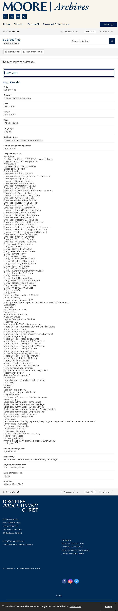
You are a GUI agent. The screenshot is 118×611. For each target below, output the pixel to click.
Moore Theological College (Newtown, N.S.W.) (24, 140)
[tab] (59, 73)
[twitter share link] (76, 581)
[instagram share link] (70, 581)
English (8, 132)
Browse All (33, 24)
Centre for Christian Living (73, 543)
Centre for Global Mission (72, 547)
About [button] (17, 24)
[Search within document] (112, 41)
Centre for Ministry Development (75, 550)
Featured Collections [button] (55, 24)
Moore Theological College (13, 541)
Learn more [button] (75, 606)
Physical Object (11, 123)
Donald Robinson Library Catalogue (18, 544)
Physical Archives (11, 43)
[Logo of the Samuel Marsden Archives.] (46, 7)
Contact (59, 596)
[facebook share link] (64, 581)
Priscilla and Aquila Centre (73, 553)
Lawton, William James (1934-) (18, 98)
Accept (108, 606)
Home (6, 24)
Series (7, 476)
